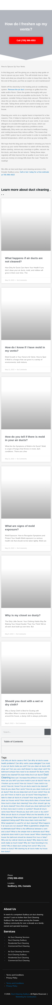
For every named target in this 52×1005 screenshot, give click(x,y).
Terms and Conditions (15, 975)
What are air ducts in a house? (13, 814)
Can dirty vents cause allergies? (29, 763)
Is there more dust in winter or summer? (17, 809)
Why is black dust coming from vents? (22, 846)
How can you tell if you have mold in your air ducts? (22, 780)
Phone (10, 875)
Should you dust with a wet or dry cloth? (32, 812)
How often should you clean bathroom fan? (33, 806)
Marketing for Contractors (26, 997)
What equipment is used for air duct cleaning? (19, 823)
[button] (47, 742)
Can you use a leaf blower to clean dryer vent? (28, 769)
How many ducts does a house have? (35, 800)
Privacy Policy (11, 978)
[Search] (47, 732)
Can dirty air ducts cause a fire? (14, 760)
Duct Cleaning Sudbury (20, 994)
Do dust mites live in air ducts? (30, 775)
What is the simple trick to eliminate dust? (28, 832)
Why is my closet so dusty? (23, 615)
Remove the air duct (16, 89)
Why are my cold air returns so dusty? (16, 840)
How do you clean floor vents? (13, 789)
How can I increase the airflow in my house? (29, 778)
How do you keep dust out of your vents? (26, 792)
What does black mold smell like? (33, 820)
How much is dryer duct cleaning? (14, 803)
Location (11, 883)
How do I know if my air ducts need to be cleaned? (27, 786)
